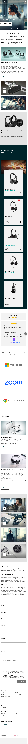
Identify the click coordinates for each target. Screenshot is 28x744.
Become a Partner (4, 699)
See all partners (5, 413)
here (6, 676)
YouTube (15, 710)
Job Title (3, 622)
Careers (2, 691)
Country (3, 635)
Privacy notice (4, 727)
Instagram (3, 712)
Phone (2, 629)
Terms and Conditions (18, 729)
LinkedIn (3, 710)
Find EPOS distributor (5, 693)
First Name (3, 596)
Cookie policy (3, 729)
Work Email (3, 609)
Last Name (3, 603)
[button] (1, 332)
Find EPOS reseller (17, 691)
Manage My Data (17, 727)
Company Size (4, 642)
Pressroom (16, 712)
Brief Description (4, 655)
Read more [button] (13, 334)
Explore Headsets (5, 78)
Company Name (4, 616)
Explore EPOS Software (7, 446)
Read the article (5, 486)
